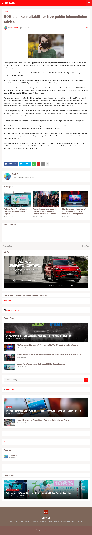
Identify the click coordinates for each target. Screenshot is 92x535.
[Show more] (47, 164)
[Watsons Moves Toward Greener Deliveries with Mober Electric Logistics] (17, 199)
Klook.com (7, 301)
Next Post (85, 246)
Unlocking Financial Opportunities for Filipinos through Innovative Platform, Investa (43, 410)
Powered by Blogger (13, 310)
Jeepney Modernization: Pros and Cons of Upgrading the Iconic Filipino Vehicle (43, 420)
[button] (2, 3)
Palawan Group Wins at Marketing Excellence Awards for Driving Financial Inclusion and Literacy (45, 211)
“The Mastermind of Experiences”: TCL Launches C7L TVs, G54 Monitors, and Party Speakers (73, 211)
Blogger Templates (49, 530)
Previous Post (7, 246)
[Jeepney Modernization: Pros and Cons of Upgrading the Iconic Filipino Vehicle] (9, 422)
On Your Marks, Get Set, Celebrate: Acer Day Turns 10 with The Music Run (39, 335)
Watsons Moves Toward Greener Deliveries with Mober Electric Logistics (15, 211)
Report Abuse (10, 389)
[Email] (43, 164)
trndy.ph (10, 2)
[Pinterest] (38, 164)
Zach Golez (16, 174)
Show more (12, 457)
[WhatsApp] (34, 164)
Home (6, 11)
